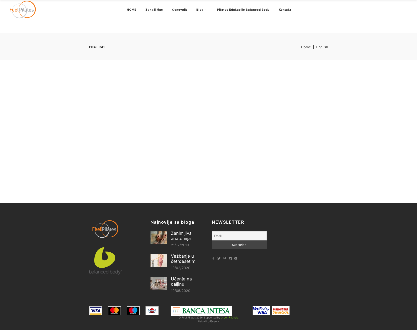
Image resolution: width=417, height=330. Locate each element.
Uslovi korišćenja (208, 321)
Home (306, 47)
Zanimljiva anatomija (181, 236)
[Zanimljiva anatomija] (159, 237)
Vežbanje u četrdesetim (183, 258)
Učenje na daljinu (181, 281)
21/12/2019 (180, 245)
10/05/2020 (180, 290)
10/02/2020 (180, 268)
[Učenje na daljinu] (159, 283)
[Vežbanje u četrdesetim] (159, 260)
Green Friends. (229, 317)
